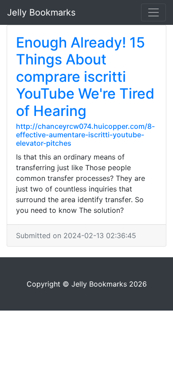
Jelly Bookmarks (41, 12)
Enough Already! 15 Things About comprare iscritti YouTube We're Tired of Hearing (85, 77)
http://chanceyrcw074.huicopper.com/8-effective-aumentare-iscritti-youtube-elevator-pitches (85, 135)
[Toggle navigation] (153, 12)
